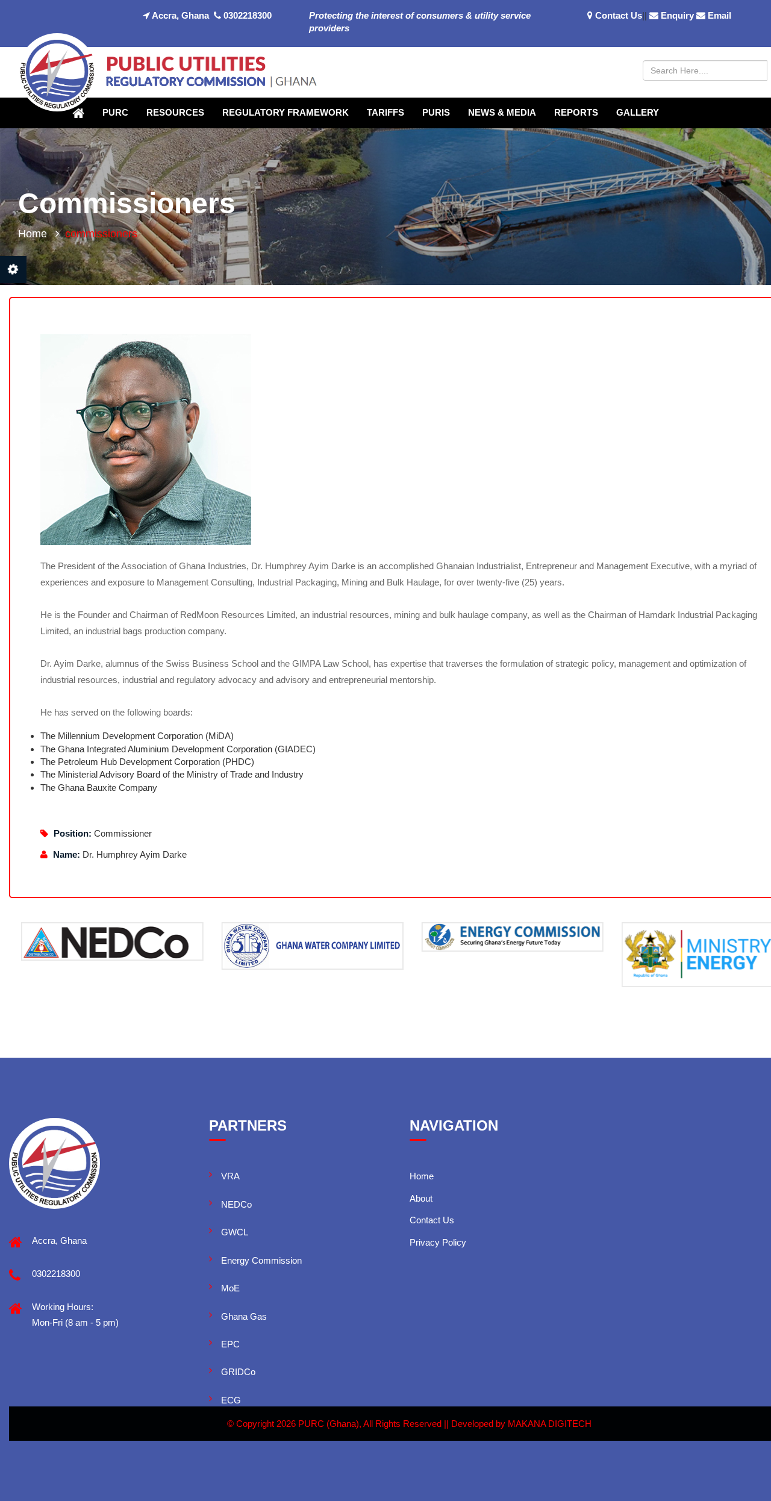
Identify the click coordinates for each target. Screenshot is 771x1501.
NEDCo (236, 1204)
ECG (231, 1400)
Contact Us (618, 15)
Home (32, 234)
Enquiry (677, 15)
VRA (230, 1176)
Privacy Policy (438, 1242)
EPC (230, 1344)
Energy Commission (261, 1260)
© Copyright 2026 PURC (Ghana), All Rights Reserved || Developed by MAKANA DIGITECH (409, 1423)
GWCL (234, 1232)
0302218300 (246, 15)
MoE (230, 1288)
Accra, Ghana (179, 15)
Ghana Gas (244, 1316)
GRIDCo (238, 1372)
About (421, 1198)
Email (719, 15)
